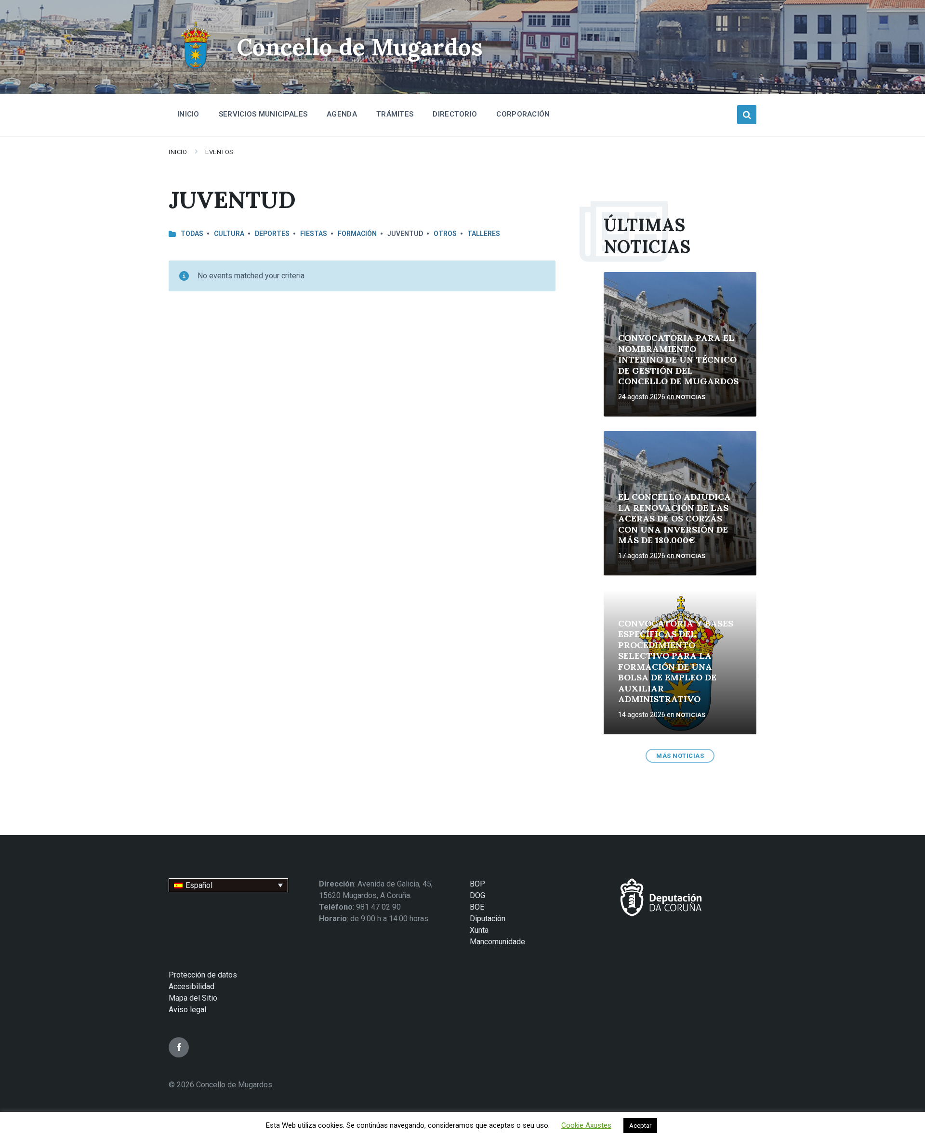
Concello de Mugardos (360, 47)
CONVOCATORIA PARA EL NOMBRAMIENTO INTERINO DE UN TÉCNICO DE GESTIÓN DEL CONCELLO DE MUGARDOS (678, 359)
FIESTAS (313, 233)
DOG (477, 895)
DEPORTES (272, 233)
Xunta (479, 930)
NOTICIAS (690, 397)
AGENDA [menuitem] (342, 114)
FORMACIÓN (357, 233)
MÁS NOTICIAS (680, 755)
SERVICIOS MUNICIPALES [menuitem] (263, 114)
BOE (477, 907)
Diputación (487, 918)
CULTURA (229, 233)
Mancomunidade (497, 941)
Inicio (178, 152)
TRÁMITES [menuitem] (394, 114)
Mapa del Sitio (193, 998)
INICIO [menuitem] (188, 114)
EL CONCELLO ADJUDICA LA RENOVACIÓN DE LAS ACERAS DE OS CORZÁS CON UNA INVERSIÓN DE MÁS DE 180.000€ (674, 518)
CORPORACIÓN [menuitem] (523, 114)
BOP (477, 883)
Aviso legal (187, 1009)
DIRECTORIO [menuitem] (455, 114)
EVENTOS (219, 152)
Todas (192, 233)
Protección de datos (203, 974)
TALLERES (483, 233)
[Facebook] (179, 1047)
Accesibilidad (191, 986)
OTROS (445, 233)
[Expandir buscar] (746, 114)
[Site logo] (195, 70)
